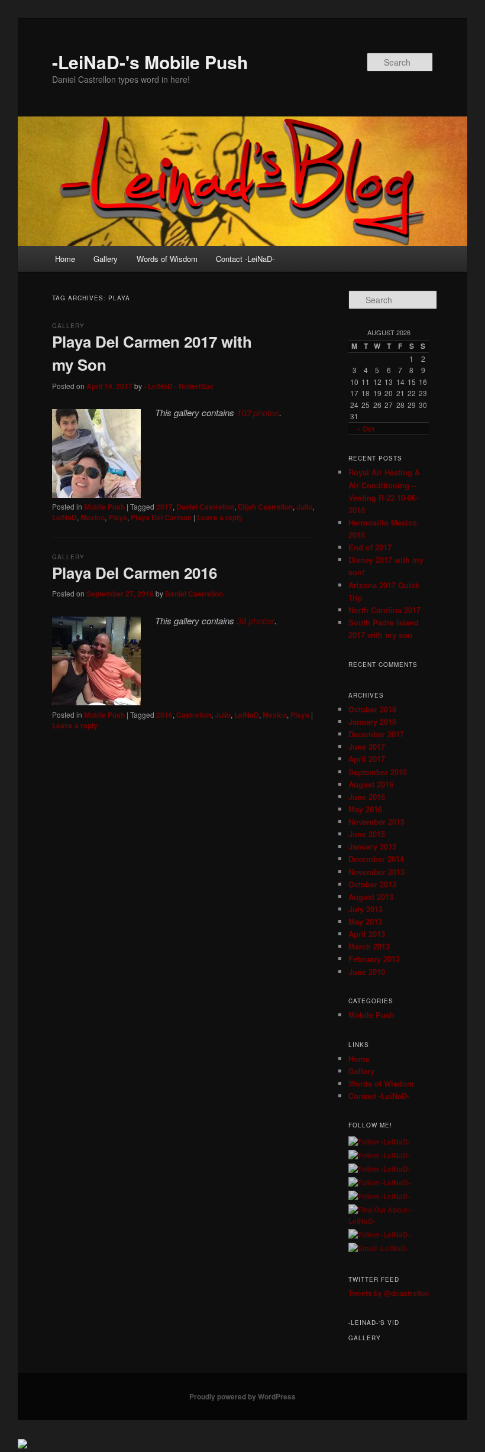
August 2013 (370, 896)
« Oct (365, 428)
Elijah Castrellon (265, 506)
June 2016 (366, 796)
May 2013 (365, 921)
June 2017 (366, 746)
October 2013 (372, 884)
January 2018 (372, 721)
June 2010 (366, 971)
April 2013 (366, 933)
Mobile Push (104, 506)
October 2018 (372, 709)
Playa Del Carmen (161, 517)
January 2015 (372, 846)
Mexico (92, 517)
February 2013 (374, 958)
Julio (304, 506)
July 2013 (365, 909)
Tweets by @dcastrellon (388, 1293)
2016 (164, 714)
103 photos (258, 412)
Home (65, 258)
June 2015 (366, 834)
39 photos (255, 620)
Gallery (105, 258)
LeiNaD (64, 517)
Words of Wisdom (167, 258)
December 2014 (376, 858)
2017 (164, 506)
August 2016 (370, 784)
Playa (117, 517)
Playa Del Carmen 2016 (134, 573)
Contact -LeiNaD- (245, 258)
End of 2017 (370, 547)
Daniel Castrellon (205, 506)
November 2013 (376, 871)
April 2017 (366, 758)
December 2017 (376, 734)
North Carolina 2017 (384, 609)
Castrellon (193, 714)
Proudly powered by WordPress (242, 1396)
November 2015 (376, 821)
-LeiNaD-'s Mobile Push (150, 61)
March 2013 (369, 946)
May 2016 (365, 809)
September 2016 (377, 771)
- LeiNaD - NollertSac (179, 386)
